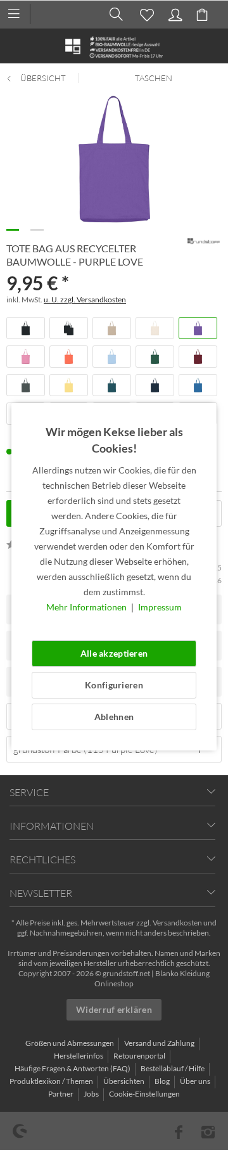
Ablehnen (114, 716)
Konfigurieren (114, 685)
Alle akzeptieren (114, 653)
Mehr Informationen (87, 607)
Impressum (160, 607)
